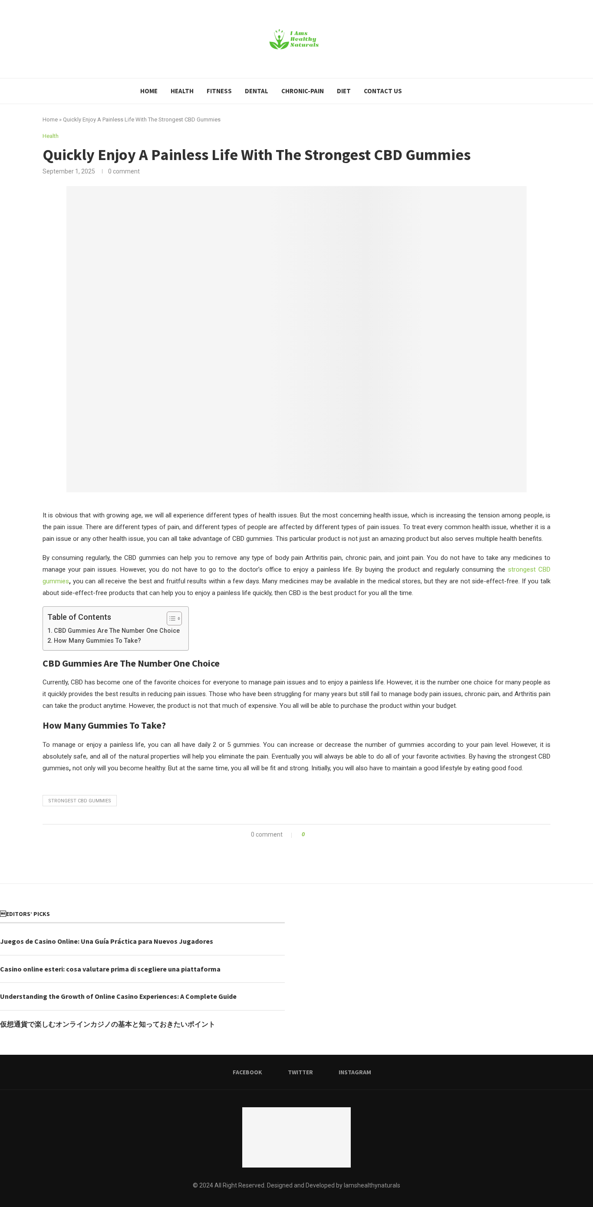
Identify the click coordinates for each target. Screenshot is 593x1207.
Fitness (219, 91)
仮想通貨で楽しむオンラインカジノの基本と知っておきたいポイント (107, 1024)
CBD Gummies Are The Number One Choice (117, 630)
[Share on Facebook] (318, 834)
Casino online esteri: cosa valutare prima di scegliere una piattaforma (110, 969)
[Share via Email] (343, 834)
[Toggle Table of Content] (170, 618)
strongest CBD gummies (79, 801)
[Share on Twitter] (327, 834)
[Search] (449, 91)
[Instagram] (435, 91)
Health (182, 91)
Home (149, 91)
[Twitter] (426, 91)
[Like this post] (309, 834)
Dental (256, 91)
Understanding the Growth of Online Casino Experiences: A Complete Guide (118, 996)
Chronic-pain (302, 91)
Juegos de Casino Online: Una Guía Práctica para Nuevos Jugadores (106, 941)
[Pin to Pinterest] (335, 834)
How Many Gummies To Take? (97, 640)
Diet (344, 91)
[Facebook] (417, 91)
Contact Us (383, 91)
